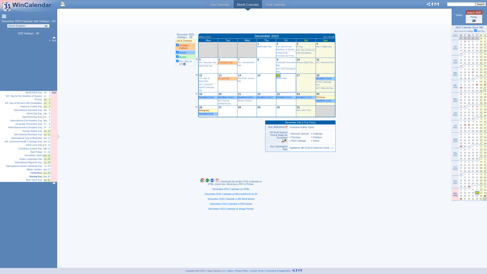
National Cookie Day (31, 106)
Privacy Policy (241, 271)
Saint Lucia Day (34, 145)
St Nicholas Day (225, 63)
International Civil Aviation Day (26, 120)
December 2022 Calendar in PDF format (231, 204)
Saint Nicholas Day (32, 117)
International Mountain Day (28, 134)
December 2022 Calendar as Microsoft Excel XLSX (231, 194)
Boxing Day (204, 110)
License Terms (257, 271)
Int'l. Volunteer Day (207, 62)
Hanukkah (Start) (324, 78)
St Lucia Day (223, 78)
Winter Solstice (245, 101)
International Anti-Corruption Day (25, 127)
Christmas (320, 97)
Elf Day (299, 47)
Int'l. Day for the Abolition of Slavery (24, 96)
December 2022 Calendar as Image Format (230, 209)
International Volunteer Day (28, 110)
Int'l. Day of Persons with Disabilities (23, 103)
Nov (54, 40)
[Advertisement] (266, 21)
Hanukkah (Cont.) (207, 97)
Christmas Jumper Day (30, 148)
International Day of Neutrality (26, 138)
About (230, 271)
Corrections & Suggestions (278, 271)
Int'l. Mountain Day (325, 62)
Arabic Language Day (30, 159)
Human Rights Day (305, 62)
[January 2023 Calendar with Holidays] (54, 183)
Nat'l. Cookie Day (324, 47)
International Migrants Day (28, 162)
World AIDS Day (264, 47)
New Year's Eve (303, 110)
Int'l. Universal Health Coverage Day (206, 88)
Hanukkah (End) (206, 114)
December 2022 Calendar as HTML (230, 189)
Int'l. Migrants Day (324, 88)
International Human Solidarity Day (24, 166)
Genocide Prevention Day (28, 124)
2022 (18, 21)
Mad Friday (281, 78)
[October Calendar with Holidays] (54, 37)
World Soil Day (205, 66)
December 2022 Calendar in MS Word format (231, 199)
